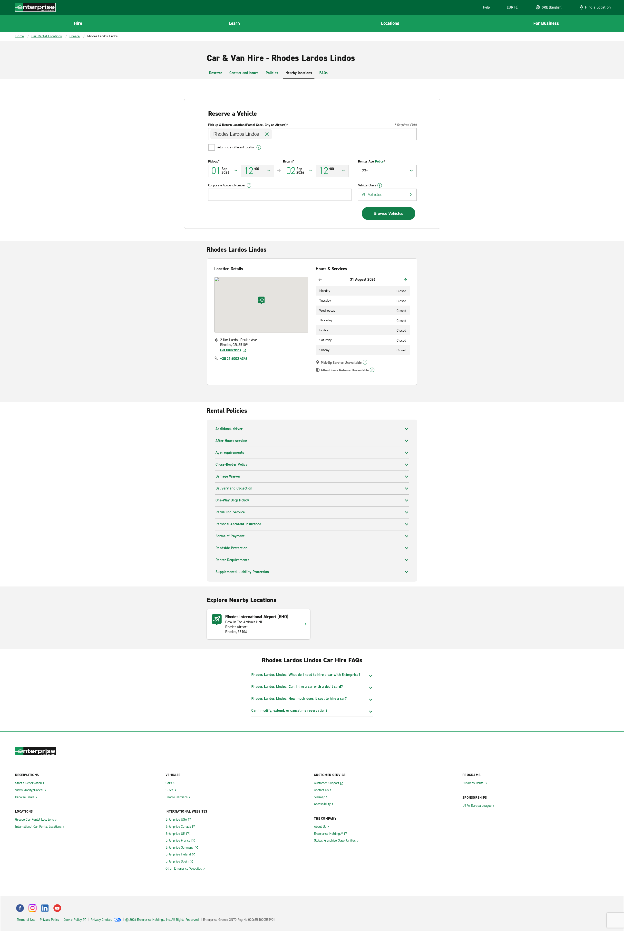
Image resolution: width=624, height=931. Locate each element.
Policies (272, 72)
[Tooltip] (365, 362)
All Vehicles (372, 194)
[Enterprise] (35, 7)
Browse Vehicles (388, 213)
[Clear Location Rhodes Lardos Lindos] (267, 134)
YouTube (57, 908)
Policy (379, 161)
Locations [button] (390, 23)
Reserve (215, 72)
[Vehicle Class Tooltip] (379, 185)
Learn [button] (234, 23)
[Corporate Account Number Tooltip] (249, 185)
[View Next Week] (405, 280)
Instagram (32, 908)
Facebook (20, 908)
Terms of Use (26, 919)
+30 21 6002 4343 (233, 358)
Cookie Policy (73, 919)
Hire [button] (78, 23)
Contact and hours (243, 72)
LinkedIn (44, 908)
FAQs (323, 72)
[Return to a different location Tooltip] (258, 147)
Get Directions (230, 350)
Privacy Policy (49, 919)
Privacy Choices (101, 919)
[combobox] (312, 134)
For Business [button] (546, 23)
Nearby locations (298, 72)
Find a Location (598, 7)
